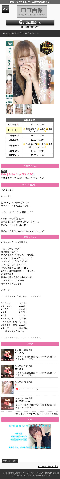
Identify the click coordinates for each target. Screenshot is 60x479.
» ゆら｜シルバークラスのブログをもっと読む (36, 414)
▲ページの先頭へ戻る (48, 466)
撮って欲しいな (22, 401)
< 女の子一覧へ (10, 461)
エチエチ (19, 369)
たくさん (19, 353)
